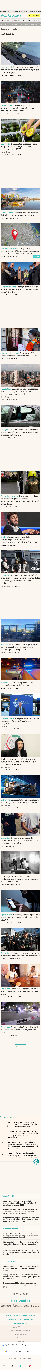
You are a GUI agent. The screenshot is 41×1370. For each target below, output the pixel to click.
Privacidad (20, 1338)
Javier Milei (33, 11)
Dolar (12, 1368)
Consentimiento (20, 1341)
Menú (4, 1368)
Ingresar (37, 1368)
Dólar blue (23, 11)
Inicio (20, 1368)
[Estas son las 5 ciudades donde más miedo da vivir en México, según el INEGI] (20, 1013)
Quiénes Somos (12, 1319)
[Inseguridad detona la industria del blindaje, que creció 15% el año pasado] (20, 786)
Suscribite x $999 (34, 15)
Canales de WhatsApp (20, 1315)
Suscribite (32, 1315)
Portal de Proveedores (26, 1319)
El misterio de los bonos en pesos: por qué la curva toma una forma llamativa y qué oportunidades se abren (23, 1156)
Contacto (8, 1315)
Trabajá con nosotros (20, 1323)
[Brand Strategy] (26, 1306)
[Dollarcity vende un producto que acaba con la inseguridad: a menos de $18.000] (20, 901)
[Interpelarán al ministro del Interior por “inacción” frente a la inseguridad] (20, 704)
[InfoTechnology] (20, 1310)
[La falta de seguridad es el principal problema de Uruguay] (20, 669)
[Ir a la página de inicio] (11, 15)
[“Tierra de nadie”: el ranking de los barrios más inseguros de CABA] (20, 199)
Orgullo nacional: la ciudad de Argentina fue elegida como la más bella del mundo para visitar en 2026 (22, 1124)
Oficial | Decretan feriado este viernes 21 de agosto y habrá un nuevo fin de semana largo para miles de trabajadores (23, 1134)
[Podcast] (35, 1306)
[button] (36, 1162)
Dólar (16, 11)
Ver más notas (20, 1047)
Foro (29, 1368)
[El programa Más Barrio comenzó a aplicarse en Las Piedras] (20, 339)
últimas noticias (6, 11)
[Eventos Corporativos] (17, 1306)
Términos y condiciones (20, 1334)
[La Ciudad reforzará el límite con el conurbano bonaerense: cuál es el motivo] (20, 939)
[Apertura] (6, 1306)
